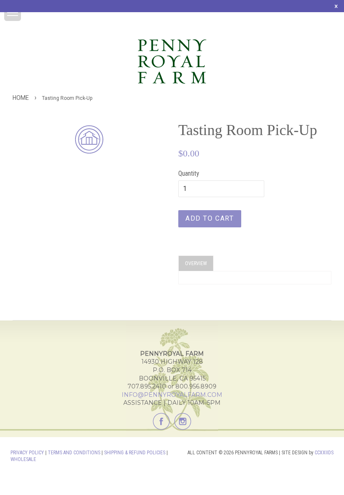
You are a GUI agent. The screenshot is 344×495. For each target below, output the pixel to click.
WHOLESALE (23, 459)
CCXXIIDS (324, 453)
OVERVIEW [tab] (196, 263)
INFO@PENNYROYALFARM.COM (172, 395)
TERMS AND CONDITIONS (74, 453)
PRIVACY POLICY (27, 453)
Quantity (188, 173)
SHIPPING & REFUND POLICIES (134, 453)
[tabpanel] (254, 277)
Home (21, 97)
